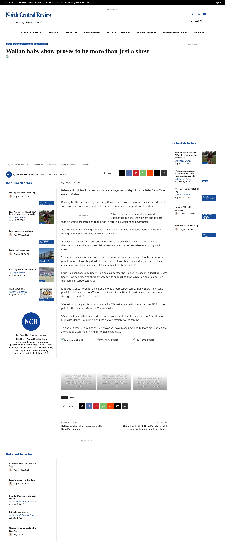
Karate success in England (22, 479)
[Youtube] (204, 14)
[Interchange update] (48, 516)
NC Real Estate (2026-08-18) (187, 190)
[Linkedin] (193, 14)
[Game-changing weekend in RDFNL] (48, 532)
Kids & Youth (40, 44)
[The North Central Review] (9, 174)
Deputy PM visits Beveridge (23, 192)
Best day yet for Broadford (22, 269)
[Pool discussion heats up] (46, 236)
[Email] (157, 173)
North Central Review (45, 299)
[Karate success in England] (48, 484)
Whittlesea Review (44, 241)
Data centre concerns (19, 250)
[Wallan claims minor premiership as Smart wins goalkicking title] (209, 175)
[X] (199, 14)
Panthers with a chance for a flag (23, 465)
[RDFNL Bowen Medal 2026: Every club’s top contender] (46, 217)
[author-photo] (11, 196)
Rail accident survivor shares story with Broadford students (81, 427)
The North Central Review (27, 174)
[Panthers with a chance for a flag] (48, 467)
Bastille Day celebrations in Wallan (22, 497)
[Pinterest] (136, 173)
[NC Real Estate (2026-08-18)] (209, 194)
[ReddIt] (150, 173)
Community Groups (23, 44)
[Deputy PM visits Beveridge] (46, 198)
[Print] (164, 173)
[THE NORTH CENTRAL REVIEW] (29, 14)
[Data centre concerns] (46, 255)
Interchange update (18, 512)
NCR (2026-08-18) (18, 288)
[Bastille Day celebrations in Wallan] (48, 500)
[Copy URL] (122, 173)
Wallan (72, 398)
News (9, 44)
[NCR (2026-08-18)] (46, 294)
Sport (41, 223)
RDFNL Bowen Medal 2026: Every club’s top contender (23, 213)
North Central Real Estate (208, 198)
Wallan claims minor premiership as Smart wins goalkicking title (185, 173)
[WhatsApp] (143, 173)
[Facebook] (187, 14)
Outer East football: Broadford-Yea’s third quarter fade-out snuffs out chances (145, 427)
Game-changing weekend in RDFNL (22, 529)
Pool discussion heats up (21, 230)
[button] (195, 20)
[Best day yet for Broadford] (46, 274)
